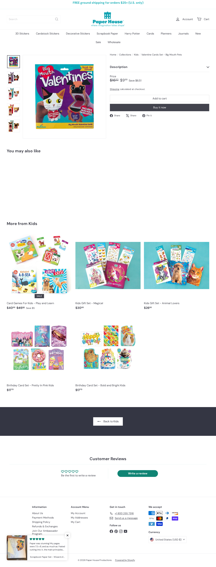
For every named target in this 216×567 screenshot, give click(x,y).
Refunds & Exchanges (45, 526)
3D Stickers (22, 33)
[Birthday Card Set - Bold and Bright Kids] (108, 355)
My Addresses (79, 517)
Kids (136, 54)
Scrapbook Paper (107, 33)
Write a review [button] (137, 473)
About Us (37, 513)
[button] (67, 535)
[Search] (57, 19)
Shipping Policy (41, 522)
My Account (78, 513)
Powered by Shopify (125, 560)
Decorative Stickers (78, 33)
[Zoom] (64, 96)
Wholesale (114, 42)
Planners (166, 33)
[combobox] (34, 19)
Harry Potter (132, 33)
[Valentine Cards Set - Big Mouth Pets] (22, 184)
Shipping (114, 89)
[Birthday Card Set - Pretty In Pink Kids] (39, 355)
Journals (183, 33)
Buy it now (159, 107)
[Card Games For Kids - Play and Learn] (39, 273)
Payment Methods (43, 517)
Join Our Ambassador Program (45, 532)
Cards (150, 33)
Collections (125, 54)
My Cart (75, 522)
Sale (98, 42)
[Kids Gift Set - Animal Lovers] (176, 273)
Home (113, 54)
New (198, 33)
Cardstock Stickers (47, 33)
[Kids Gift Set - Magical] (108, 273)
